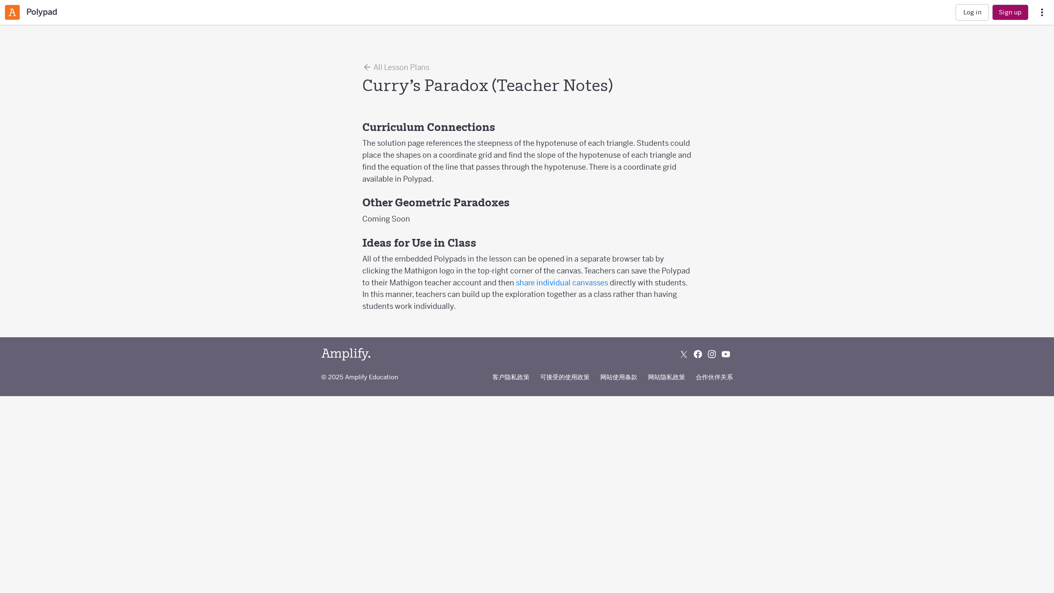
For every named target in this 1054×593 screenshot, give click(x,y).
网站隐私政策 (666, 377)
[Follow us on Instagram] (712, 354)
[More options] (1042, 12)
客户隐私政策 (510, 377)
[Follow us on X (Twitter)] (684, 354)
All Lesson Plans (400, 67)
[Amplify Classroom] (12, 12)
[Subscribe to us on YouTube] (726, 354)
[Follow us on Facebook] (698, 354)
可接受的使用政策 (565, 377)
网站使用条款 (618, 377)
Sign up (1010, 12)
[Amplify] (346, 354)
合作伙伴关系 (714, 377)
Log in (972, 12)
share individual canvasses (562, 282)
